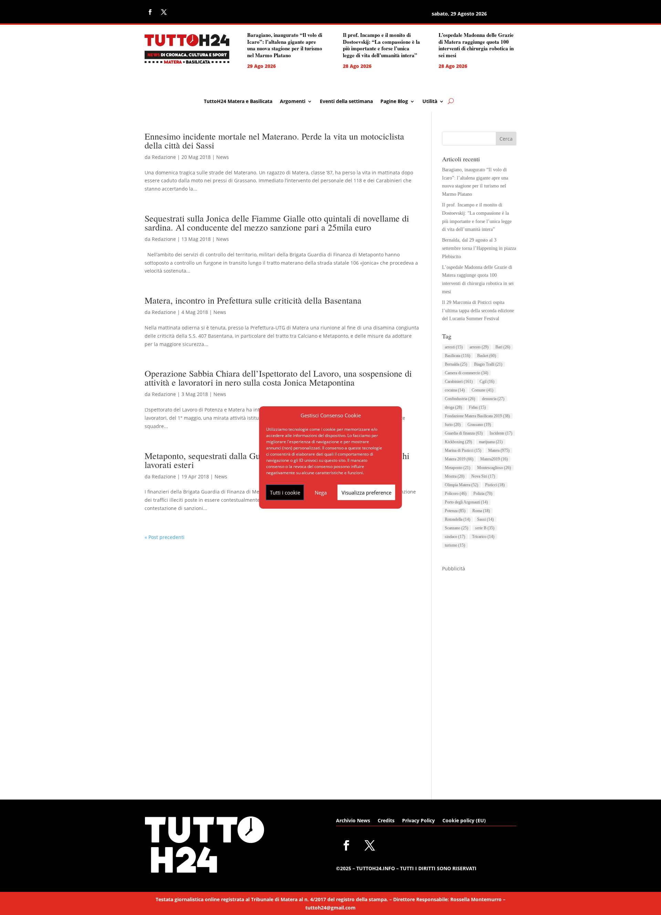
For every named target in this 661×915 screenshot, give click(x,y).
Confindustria (460, 398)
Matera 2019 (459, 459)
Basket (486, 355)
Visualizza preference (366, 492)
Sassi (485, 519)
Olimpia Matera (461, 484)
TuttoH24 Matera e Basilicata (238, 101)
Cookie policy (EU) (464, 821)
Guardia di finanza (464, 433)
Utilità (429, 101)
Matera (499, 450)
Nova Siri (483, 476)
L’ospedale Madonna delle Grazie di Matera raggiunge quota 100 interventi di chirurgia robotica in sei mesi (476, 45)
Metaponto (457, 467)
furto (453, 424)
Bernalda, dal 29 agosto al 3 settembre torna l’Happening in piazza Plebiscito (479, 248)
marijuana (491, 441)
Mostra (454, 476)
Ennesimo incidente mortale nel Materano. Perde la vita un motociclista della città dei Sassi (274, 140)
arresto (479, 347)
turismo (455, 545)
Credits (386, 821)
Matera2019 (494, 459)
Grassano (479, 424)
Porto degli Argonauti (466, 502)
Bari (502, 347)
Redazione (164, 157)
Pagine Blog (394, 101)
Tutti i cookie (285, 492)
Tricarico (483, 536)
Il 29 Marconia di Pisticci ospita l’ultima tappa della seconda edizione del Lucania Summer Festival (478, 311)
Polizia (482, 493)
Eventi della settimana (346, 101)
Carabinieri (459, 381)
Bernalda (456, 364)
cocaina (455, 390)
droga (453, 407)
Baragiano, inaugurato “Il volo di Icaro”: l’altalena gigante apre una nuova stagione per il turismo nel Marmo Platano (284, 45)
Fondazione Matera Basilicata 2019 (477, 416)
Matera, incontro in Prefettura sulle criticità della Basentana (253, 300)
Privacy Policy (418, 821)
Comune (482, 390)
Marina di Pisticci (463, 450)
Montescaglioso (494, 467)
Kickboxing (458, 441)
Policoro (455, 493)
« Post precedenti (165, 537)
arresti (454, 347)
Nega (321, 492)
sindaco (455, 536)
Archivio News (353, 821)
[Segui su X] (163, 12)
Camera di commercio (466, 372)
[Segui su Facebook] (150, 12)
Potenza (455, 510)
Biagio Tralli (488, 364)
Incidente (501, 433)
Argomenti (292, 101)
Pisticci (495, 484)
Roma (481, 510)
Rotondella (457, 519)
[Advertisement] (479, 676)
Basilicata (457, 355)
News (222, 157)
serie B (484, 528)
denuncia (493, 398)
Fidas (477, 407)
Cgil (487, 381)
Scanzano (456, 528)
